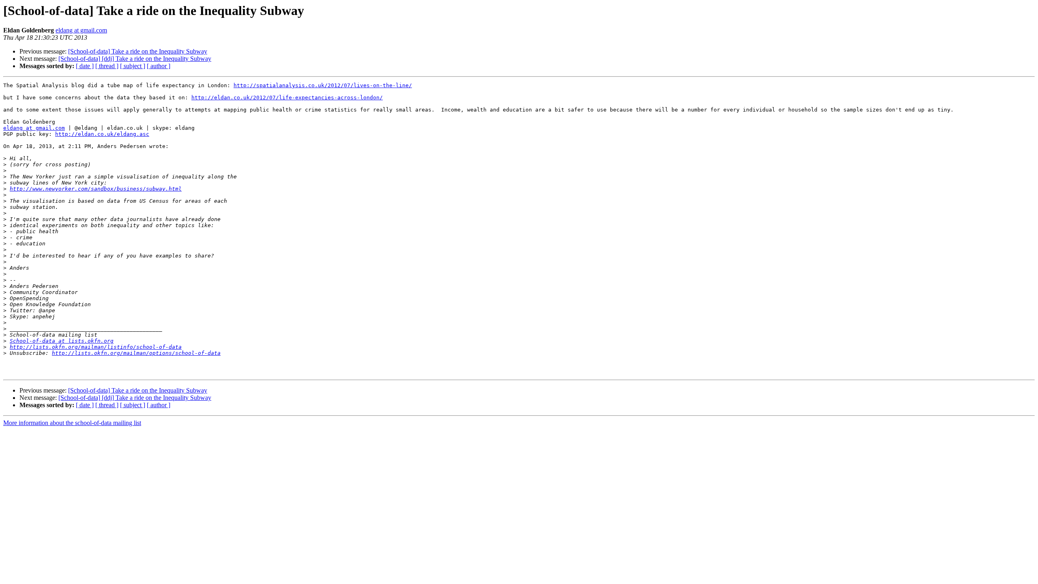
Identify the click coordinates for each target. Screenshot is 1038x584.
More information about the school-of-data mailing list (72, 422)
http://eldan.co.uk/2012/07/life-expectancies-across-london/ (287, 97)
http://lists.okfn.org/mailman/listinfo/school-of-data (96, 347)
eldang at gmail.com (81, 30)
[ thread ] (106, 65)
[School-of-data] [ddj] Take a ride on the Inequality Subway (134, 58)
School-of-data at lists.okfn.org (62, 341)
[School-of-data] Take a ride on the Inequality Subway (137, 51)
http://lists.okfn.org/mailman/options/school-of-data (136, 353)
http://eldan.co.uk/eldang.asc (102, 134)
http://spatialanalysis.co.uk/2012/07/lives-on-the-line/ (323, 85)
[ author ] (158, 65)
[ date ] (85, 65)
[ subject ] (132, 65)
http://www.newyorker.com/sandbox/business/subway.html (96, 189)
